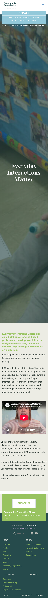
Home (4, 26)
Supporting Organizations (12, 566)
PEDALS (12, 26)
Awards (6, 570)
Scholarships (31, 555)
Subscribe (24, 503)
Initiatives (34, 575)
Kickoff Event (31, 21)
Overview (6, 545)
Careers (6, 559)
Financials (7, 555)
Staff (11, 18)
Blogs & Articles (17, 21)
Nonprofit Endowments (35, 548)
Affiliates (6, 562)
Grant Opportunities (33, 545)
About (5, 540)
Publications (26, 595)
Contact (39, 595)
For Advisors (8, 575)
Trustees (6, 548)
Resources (7, 579)
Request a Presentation (12, 590)
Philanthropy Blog (10, 583)
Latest (6, 595)
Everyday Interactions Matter (27, 18)
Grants (29, 540)
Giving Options (8, 586)
